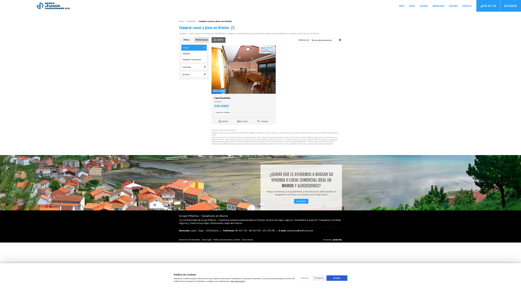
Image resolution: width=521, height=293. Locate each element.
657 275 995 (269, 230)
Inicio (401, 6)
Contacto (467, 6)
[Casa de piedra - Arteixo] (244, 70)
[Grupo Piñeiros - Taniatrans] (53, 5)
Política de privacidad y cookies (226, 239)
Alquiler (186, 53)
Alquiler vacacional (192, 59)
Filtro (186, 39)
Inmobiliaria (438, 6)
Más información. (238, 281)
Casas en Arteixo (222, 112)
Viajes (412, 6)
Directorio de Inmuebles (189, 239)
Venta (185, 47)
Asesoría (453, 6)
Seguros (424, 6)
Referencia (202, 39)
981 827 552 (255, 230)
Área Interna (247, 239)
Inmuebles (191, 21)
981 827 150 (241, 230)
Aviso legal (206, 239)
